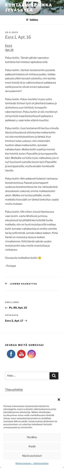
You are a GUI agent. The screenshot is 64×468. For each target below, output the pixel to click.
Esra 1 (8, 45)
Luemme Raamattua (23, 284)
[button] (59, 399)
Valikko (34, 19)
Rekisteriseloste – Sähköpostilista (32, 463)
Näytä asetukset (32, 455)
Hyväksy (32, 437)
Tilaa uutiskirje (14, 389)
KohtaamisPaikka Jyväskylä (28, 8)
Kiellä (32, 446)
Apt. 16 (9, 49)
